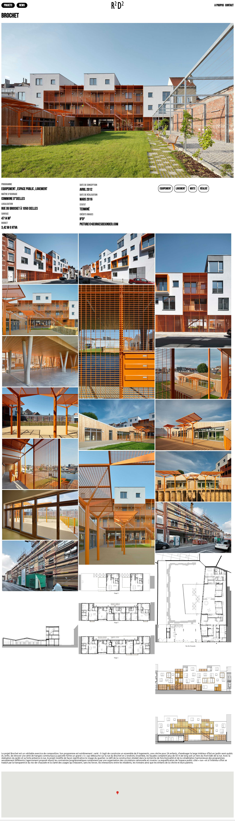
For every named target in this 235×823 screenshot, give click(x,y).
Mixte (192, 188)
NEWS (22, 5)
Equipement (165, 188)
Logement (180, 188)
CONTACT (229, 5)
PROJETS (8, 5)
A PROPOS (219, 5)
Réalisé (203, 188)
